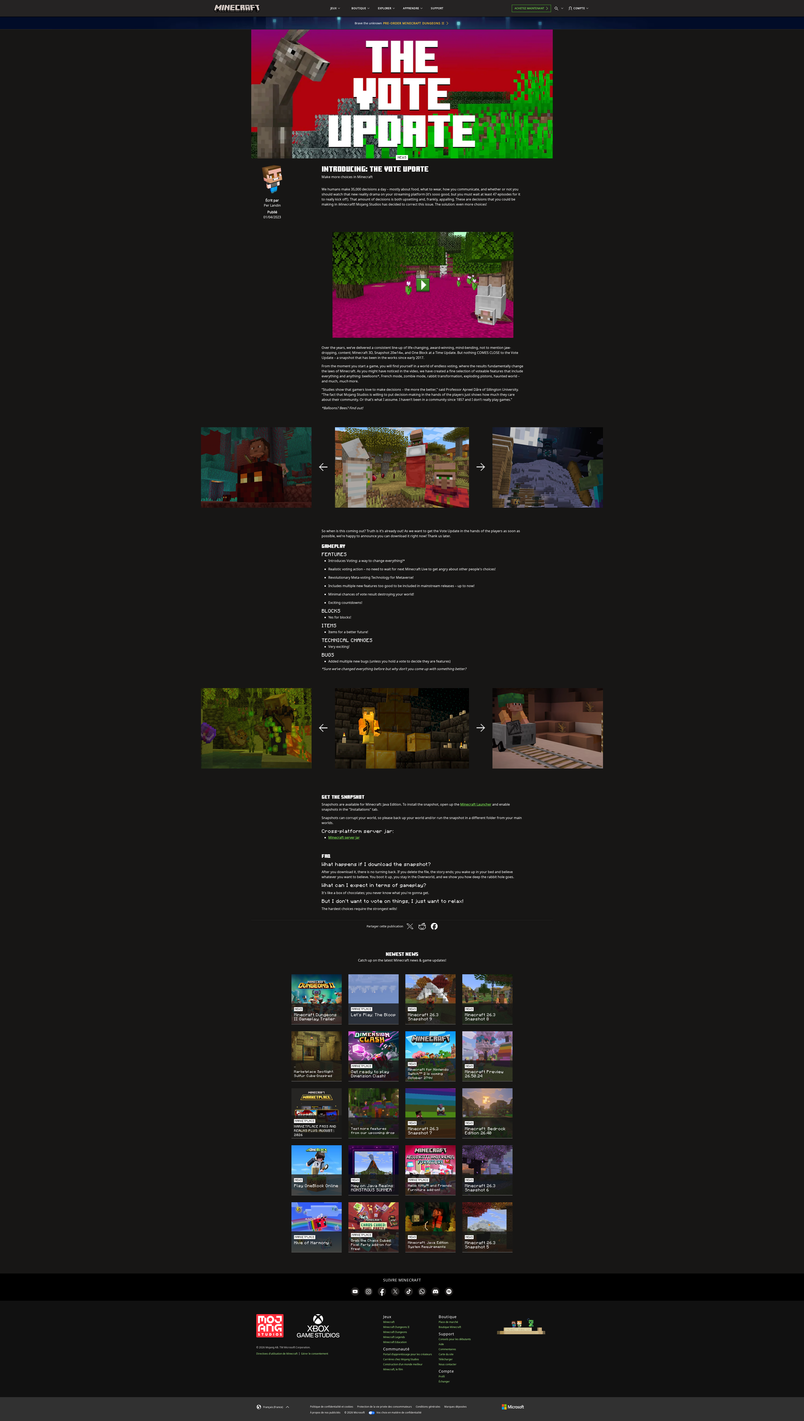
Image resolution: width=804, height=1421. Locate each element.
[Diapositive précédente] (323, 467)
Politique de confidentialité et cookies (331, 1406)
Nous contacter (447, 1364)
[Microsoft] (513, 1406)
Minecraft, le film (393, 1369)
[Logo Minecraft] (237, 8)
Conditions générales (428, 1406)
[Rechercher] (559, 8)
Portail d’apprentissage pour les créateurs (407, 1354)
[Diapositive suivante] (481, 467)
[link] (355, 1291)
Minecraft (388, 1322)
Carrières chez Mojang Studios (401, 1359)
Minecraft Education (395, 1342)
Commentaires (447, 1349)
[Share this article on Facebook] (434, 926)
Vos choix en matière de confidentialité (398, 1412)
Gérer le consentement (314, 1353)
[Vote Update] (422, 285)
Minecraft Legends (394, 1337)
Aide (441, 1344)
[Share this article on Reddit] (422, 926)
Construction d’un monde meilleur (403, 1364)
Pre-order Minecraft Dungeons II (413, 23)
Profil (442, 1376)
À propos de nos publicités (325, 1412)
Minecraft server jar (344, 837)
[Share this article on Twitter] (410, 926)
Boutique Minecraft (450, 1327)
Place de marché (448, 1322)
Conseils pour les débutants (455, 1339)
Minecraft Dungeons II (396, 1327)
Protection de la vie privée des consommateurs (384, 1406)
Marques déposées (455, 1406)
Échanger (444, 1381)
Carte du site (446, 1354)
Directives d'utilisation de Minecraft (277, 1353)
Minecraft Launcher (475, 804)
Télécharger (446, 1359)
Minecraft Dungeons (395, 1332)
